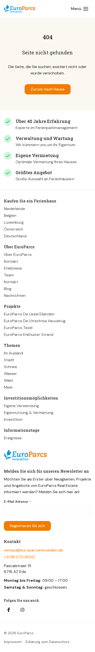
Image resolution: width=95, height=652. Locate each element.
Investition (13, 419)
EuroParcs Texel (18, 327)
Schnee (10, 366)
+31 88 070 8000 (19, 557)
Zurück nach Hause (48, 89)
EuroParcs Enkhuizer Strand (28, 334)
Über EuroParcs (18, 254)
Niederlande (14, 208)
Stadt (9, 359)
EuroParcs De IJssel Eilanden (29, 314)
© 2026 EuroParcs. (19, 633)
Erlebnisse (13, 268)
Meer (8, 387)
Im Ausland (13, 353)
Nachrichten (15, 295)
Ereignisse (13, 438)
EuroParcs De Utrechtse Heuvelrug (35, 320)
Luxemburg (14, 222)
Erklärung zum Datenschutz (47, 642)
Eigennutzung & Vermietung (28, 412)
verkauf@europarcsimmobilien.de (33, 550)
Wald (8, 380)
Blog (7, 288)
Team (9, 275)
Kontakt (11, 261)
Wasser (10, 373)
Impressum (13, 642)
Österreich (13, 229)
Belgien (10, 215)
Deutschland (15, 236)
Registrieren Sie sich (27, 525)
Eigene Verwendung (21, 405)
